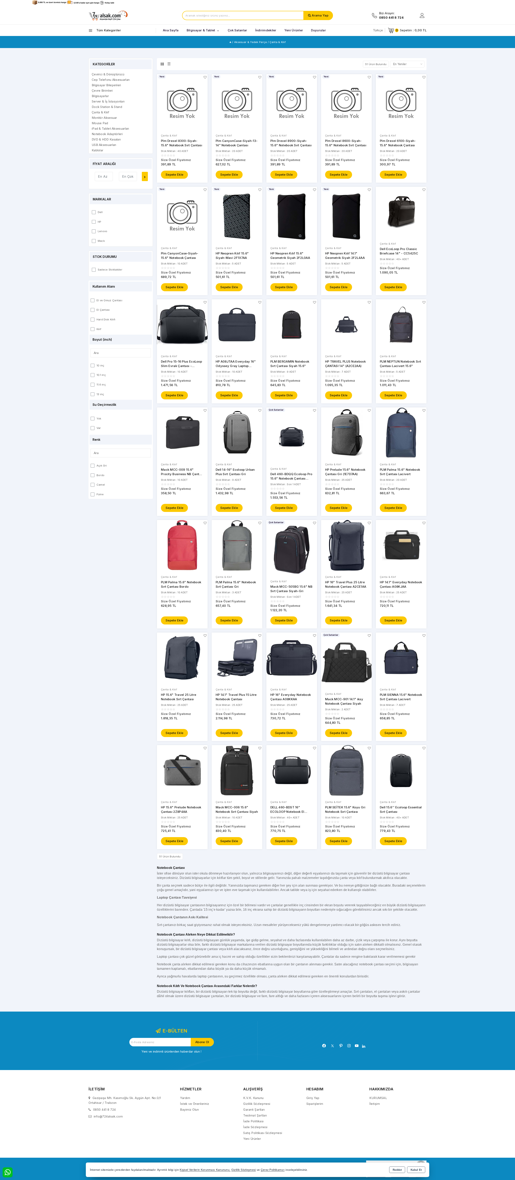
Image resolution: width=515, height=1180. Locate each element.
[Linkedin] (363, 1046)
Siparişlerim (314, 1104)
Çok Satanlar (237, 30)
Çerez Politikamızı (273, 1169)
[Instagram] (349, 1046)
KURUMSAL (378, 1098)
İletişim (374, 1104)
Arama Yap (320, 15)
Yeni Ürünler (252, 1139)
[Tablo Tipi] (169, 64)
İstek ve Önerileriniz (194, 1104)
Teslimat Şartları (255, 1115)
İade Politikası (253, 1121)
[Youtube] (356, 1046)
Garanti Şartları (254, 1109)
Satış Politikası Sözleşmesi (262, 1133)
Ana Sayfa (171, 30)
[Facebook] (324, 1046)
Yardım (185, 1098)
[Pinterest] (341, 1046)
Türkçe (378, 30)
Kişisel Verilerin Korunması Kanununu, (205, 1169)
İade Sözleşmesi (255, 1127)
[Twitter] (332, 1046)
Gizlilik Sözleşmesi (256, 1104)
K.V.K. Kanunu (253, 1098)
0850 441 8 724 (104, 1109)
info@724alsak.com (108, 1116)
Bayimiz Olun (189, 1109)
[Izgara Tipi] (162, 64)
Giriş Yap (312, 1098)
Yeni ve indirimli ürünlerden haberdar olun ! (171, 1051)
